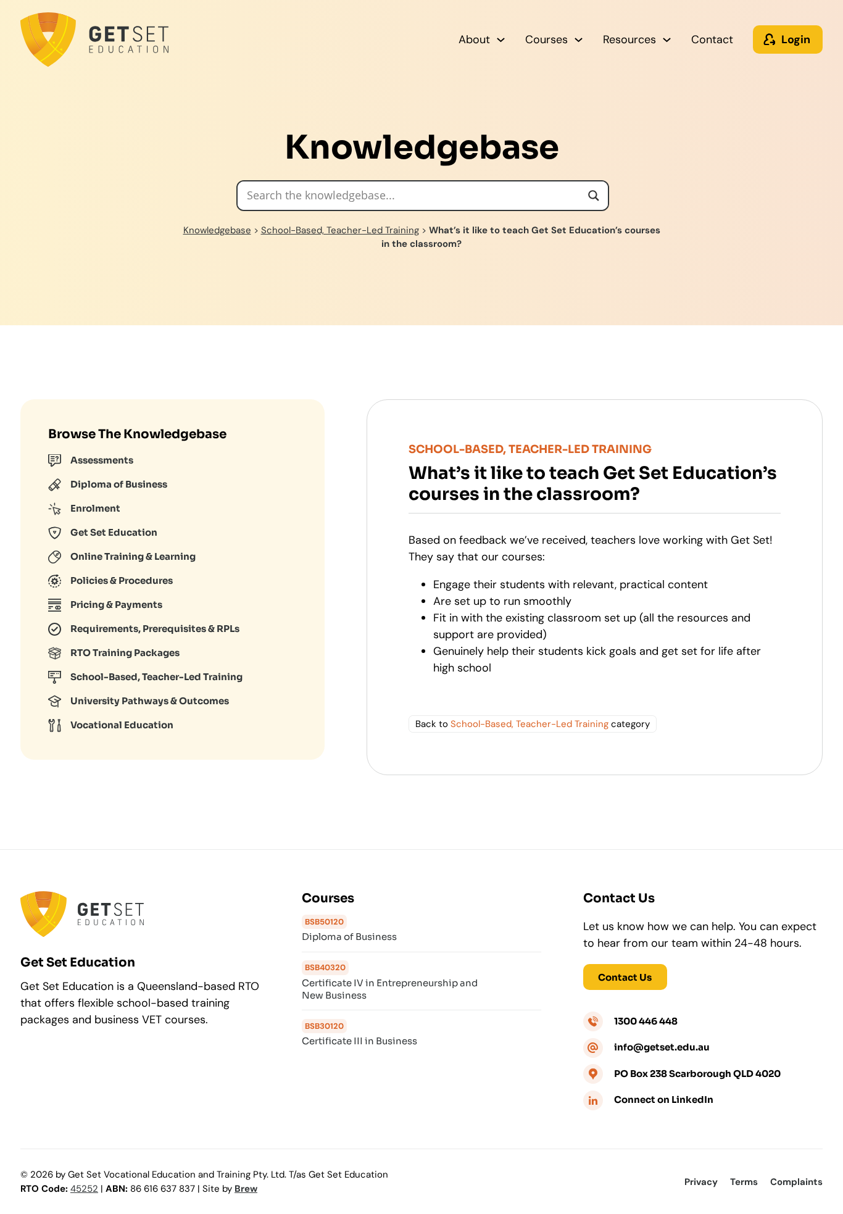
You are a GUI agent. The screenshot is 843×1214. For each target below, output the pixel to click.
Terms (744, 1182)
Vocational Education (121, 725)
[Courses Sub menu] (578, 39)
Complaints (796, 1182)
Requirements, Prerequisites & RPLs (154, 628)
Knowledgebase (217, 230)
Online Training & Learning (133, 556)
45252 (84, 1189)
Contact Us (625, 977)
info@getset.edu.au (662, 1047)
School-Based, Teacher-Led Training (340, 230)
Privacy (701, 1182)
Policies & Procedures (121, 580)
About (474, 39)
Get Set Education (113, 532)
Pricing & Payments (116, 604)
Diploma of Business (118, 484)
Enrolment (95, 508)
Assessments (101, 460)
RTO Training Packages (125, 653)
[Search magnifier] (593, 195)
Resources (629, 39)
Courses (546, 39)
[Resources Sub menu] (666, 39)
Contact (712, 39)
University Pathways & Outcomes (149, 701)
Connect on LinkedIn (663, 1099)
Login (795, 39)
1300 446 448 (646, 1021)
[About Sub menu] (500, 39)
